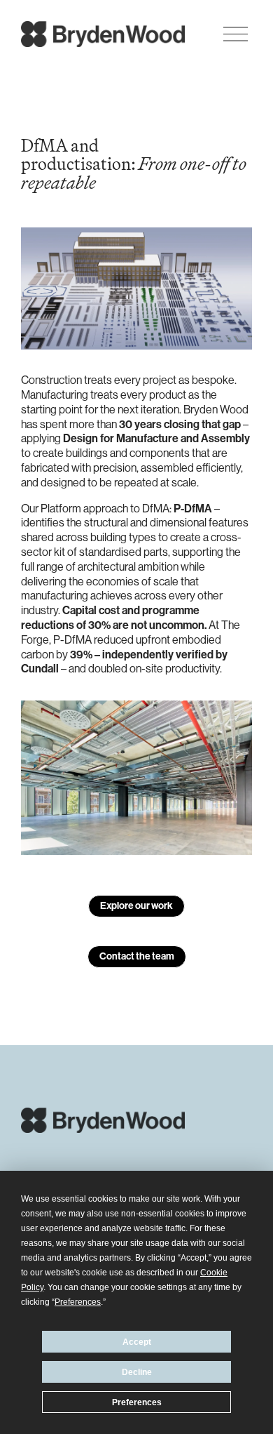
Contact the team (136, 956)
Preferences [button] (78, 1302)
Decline (137, 1372)
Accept (136, 1342)
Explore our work (136, 906)
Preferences (137, 1402)
